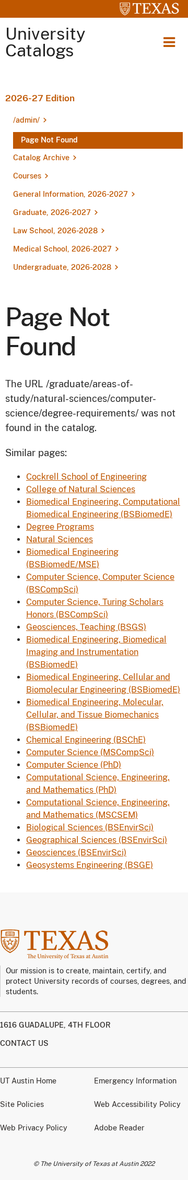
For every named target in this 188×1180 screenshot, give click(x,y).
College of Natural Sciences (80, 489)
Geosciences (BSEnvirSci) (76, 852)
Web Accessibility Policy (137, 1104)
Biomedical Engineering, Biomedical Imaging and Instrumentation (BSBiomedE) (96, 652)
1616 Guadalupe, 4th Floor (55, 1025)
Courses (27, 176)
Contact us (24, 1043)
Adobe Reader (119, 1128)
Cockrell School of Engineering (86, 477)
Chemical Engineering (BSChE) (86, 740)
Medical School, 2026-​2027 (62, 249)
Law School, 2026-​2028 (55, 231)
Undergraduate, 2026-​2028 (62, 267)
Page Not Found (49, 140)
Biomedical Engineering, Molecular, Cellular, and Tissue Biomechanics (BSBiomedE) (94, 714)
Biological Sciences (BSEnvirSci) (90, 827)
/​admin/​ (26, 120)
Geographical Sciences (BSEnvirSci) (96, 840)
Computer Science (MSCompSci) (90, 752)
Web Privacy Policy (33, 1128)
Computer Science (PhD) (73, 765)
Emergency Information (135, 1081)
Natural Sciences (59, 539)
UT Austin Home (28, 1081)
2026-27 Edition (40, 98)
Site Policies (22, 1104)
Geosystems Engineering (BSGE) (89, 865)
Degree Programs (60, 527)
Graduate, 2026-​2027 (52, 212)
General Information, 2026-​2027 (70, 194)
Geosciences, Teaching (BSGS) (86, 627)
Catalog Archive (41, 157)
